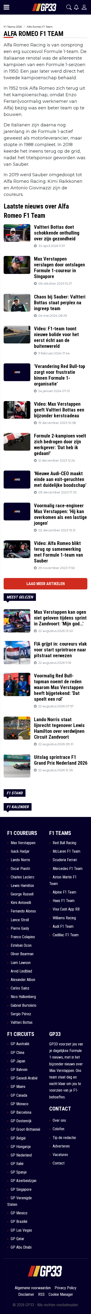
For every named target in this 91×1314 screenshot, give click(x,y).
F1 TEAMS (60, 833)
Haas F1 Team (63, 900)
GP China (17, 1052)
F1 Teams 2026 (13, 26)
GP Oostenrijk (21, 1121)
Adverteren (61, 1146)
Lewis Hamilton (22, 885)
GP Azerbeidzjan (23, 1180)
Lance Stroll (20, 920)
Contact (59, 1163)
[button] (69, 7)
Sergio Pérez (21, 1014)
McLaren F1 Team (66, 851)
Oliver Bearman (22, 954)
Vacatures (60, 1154)
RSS (41, 1294)
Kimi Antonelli (21, 902)
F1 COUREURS (22, 833)
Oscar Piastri (20, 868)
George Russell (22, 894)
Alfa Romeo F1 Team (40, 26)
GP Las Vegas (21, 1230)
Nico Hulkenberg (23, 996)
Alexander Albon (23, 979)
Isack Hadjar (20, 851)
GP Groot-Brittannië (25, 1129)
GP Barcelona (21, 1112)
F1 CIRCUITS (20, 1034)
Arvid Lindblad (21, 971)
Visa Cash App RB (66, 909)
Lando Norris (20, 860)
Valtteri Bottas (22, 1022)
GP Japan (18, 1061)
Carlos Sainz (20, 988)
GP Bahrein (19, 1069)
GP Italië (17, 1163)
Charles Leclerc (22, 877)
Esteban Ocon (21, 945)
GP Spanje (19, 1172)
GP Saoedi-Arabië (24, 1078)
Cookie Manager (61, 1294)
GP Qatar (17, 1238)
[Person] (84, 7)
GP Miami (18, 1086)
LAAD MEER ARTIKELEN (45, 583)
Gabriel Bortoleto (23, 1005)
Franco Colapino (23, 937)
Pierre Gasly (20, 928)
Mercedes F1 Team (68, 868)
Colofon (58, 1129)
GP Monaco (19, 1104)
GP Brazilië (19, 1221)
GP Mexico (19, 1213)
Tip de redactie (64, 1137)
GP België (18, 1138)
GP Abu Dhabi (21, 1247)
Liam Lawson (21, 962)
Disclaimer (26, 1294)
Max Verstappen (23, 843)
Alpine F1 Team (64, 892)
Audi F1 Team (63, 926)
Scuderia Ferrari (65, 860)
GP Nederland (21, 1155)
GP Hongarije (21, 1146)
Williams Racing (64, 918)
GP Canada (19, 1095)
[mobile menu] (6, 7)
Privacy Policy (65, 1288)
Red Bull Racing (64, 843)
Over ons (59, 1120)
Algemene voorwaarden (33, 1288)
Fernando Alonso (23, 911)
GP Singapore (21, 1189)
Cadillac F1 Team (66, 935)
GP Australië (20, 1044)
